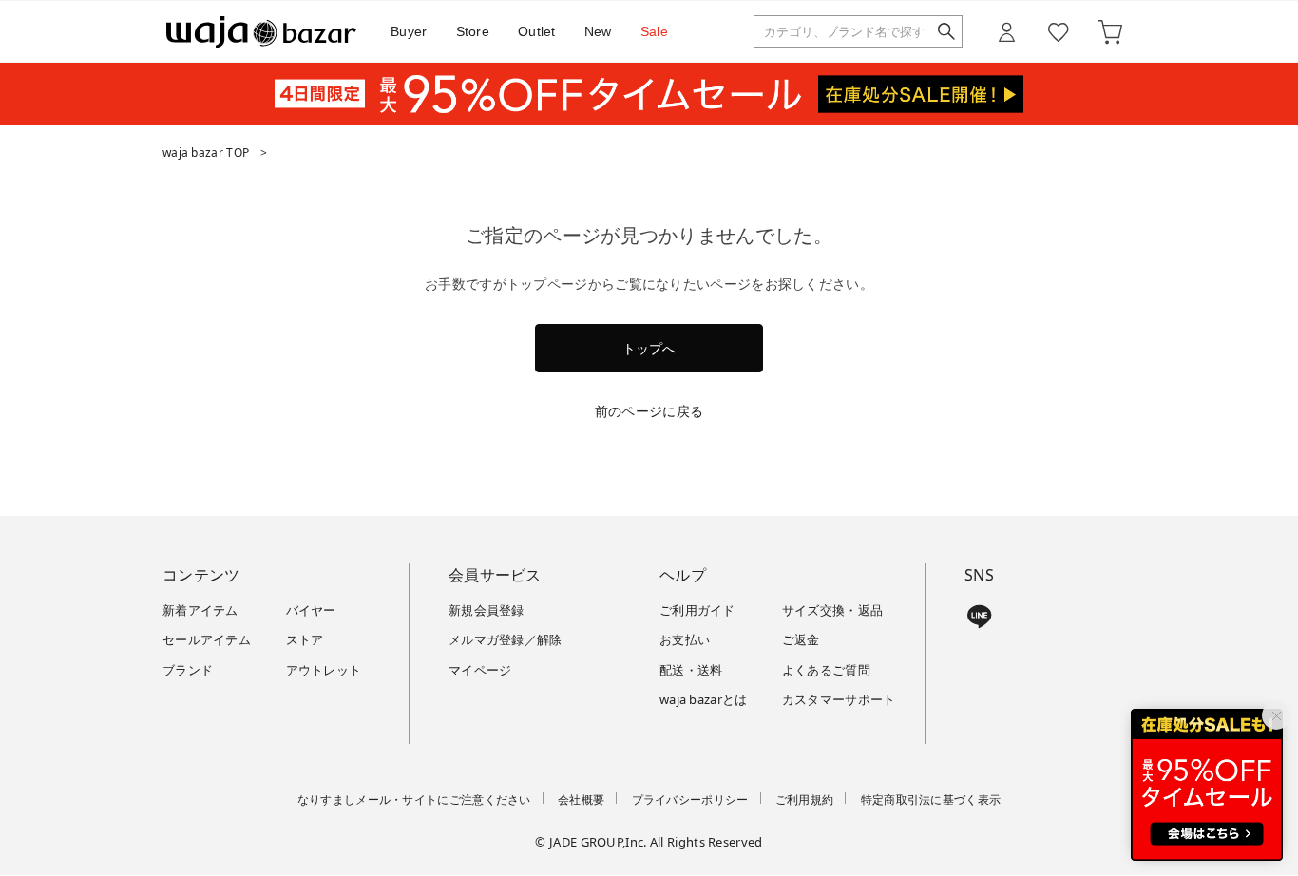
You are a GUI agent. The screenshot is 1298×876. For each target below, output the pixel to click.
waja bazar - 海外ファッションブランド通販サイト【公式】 (261, 32)
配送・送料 (691, 669)
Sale (654, 31)
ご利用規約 (804, 799)
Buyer (409, 31)
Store (473, 31)
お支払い (684, 639)
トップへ (649, 348)
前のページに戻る (649, 411)
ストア (305, 639)
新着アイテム (200, 610)
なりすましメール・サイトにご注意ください (414, 799)
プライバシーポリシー (690, 799)
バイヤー (311, 610)
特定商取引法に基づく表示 (931, 799)
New (598, 31)
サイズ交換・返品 (832, 610)
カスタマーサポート (839, 699)
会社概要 (581, 799)
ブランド (187, 669)
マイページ (480, 669)
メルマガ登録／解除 (506, 639)
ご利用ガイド (697, 610)
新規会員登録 (487, 610)
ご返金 (801, 639)
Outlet (537, 31)
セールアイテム (206, 639)
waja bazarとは (703, 699)
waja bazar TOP (205, 152)
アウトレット (324, 669)
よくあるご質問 (826, 669)
